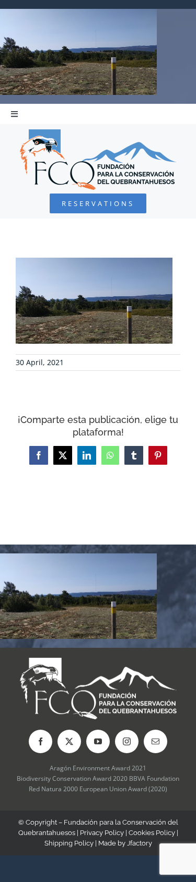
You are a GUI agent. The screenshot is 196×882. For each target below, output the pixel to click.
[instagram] (127, 741)
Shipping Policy (69, 843)
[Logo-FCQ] (98, 134)
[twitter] (69, 741)
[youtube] (98, 741)
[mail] (155, 741)
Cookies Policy (152, 833)
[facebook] (40, 741)
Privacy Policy (102, 833)
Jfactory (139, 843)
